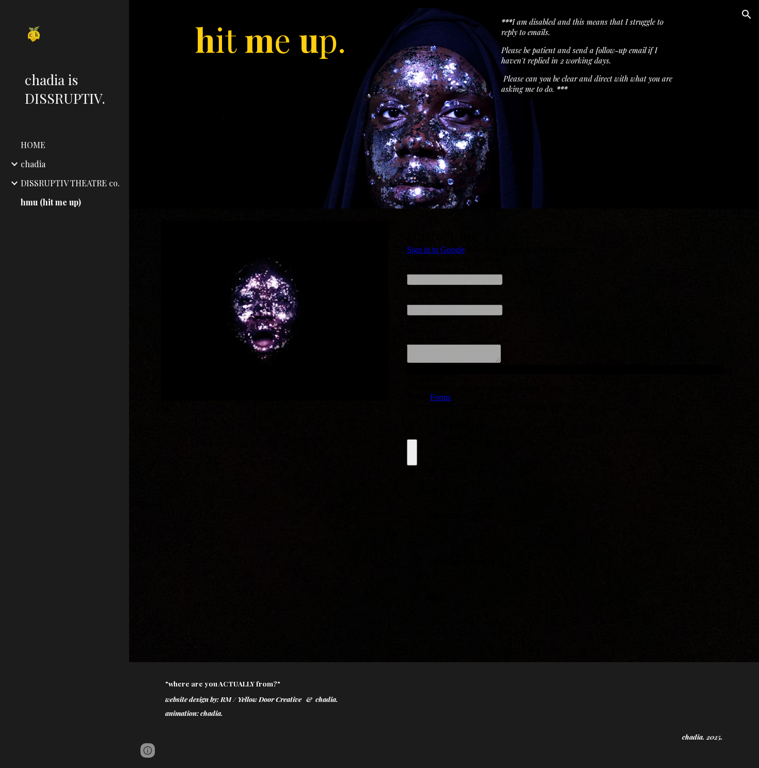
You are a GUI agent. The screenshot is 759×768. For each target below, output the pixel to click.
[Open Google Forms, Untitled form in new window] (707, 234)
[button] (746, 14)
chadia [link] (33, 163)
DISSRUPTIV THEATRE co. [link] (70, 183)
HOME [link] (33, 144)
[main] (275, 104)
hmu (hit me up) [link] (51, 202)
